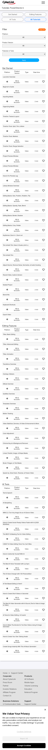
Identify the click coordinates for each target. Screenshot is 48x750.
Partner (6, 686)
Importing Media (8, 97)
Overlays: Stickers (8, 374)
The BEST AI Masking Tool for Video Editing (17, 534)
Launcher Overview (9, 77)
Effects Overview (8, 384)
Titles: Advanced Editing (10, 344)
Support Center (30, 704)
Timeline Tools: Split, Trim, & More (13, 126)
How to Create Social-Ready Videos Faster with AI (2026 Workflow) (21, 523)
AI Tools (13, 19)
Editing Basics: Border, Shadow (13, 215)
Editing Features (35, 14)
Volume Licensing (31, 686)
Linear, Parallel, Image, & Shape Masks (15, 453)
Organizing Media (8, 106)
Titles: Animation (8, 354)
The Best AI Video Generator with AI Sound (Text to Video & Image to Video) (24, 604)
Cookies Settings (24, 731)
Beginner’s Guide (8, 87)
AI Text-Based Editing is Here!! (12, 584)
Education (28, 689)
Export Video (7, 314)
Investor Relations (10, 689)
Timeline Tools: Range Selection (13, 146)
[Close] (45, 709)
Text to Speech (7, 493)
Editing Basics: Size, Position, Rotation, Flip (16, 196)
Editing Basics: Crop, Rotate (12, 225)
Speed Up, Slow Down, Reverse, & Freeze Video (18, 473)
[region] (24, 728)
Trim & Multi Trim (8, 255)
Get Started (12, 14)
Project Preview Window (10, 156)
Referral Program (31, 692)
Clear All (42, 29)
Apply (24, 60)
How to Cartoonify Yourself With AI (13, 554)
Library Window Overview (11, 186)
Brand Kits (6, 295)
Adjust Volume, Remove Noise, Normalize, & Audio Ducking (22, 265)
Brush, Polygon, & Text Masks (12, 463)
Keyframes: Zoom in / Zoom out (12, 235)
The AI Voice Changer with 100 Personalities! (17, 574)
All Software (29, 679)
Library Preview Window (10, 166)
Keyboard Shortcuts (9, 305)
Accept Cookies (24, 745)
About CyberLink (9, 679)
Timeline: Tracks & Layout (11, 116)
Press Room (7, 682)
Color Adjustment (8, 433)
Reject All (24, 738)
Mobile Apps (29, 682)
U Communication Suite (12, 704)
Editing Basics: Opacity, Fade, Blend (14, 206)
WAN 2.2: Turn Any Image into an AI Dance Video (18, 512)
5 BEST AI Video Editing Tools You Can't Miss (17, 544)
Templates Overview (9, 404)
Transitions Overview (9, 364)
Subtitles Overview (9, 394)
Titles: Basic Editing (9, 334)
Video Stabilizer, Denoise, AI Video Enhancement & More (21, 423)
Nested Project (7, 285)
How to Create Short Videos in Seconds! (15, 593)
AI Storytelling (7, 503)
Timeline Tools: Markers (10, 136)
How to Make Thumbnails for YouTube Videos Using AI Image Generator (22, 626)
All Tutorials (35, 19)
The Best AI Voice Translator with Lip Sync (16, 564)
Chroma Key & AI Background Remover (15, 443)
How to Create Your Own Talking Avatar (15, 636)
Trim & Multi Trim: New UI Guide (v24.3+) (15, 245)
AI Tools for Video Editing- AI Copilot (14, 615)
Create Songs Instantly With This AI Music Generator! (19, 646)
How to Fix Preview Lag (10, 176)
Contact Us (7, 696)
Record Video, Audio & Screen (12, 275)
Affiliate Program (9, 692)
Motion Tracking (8, 413)
